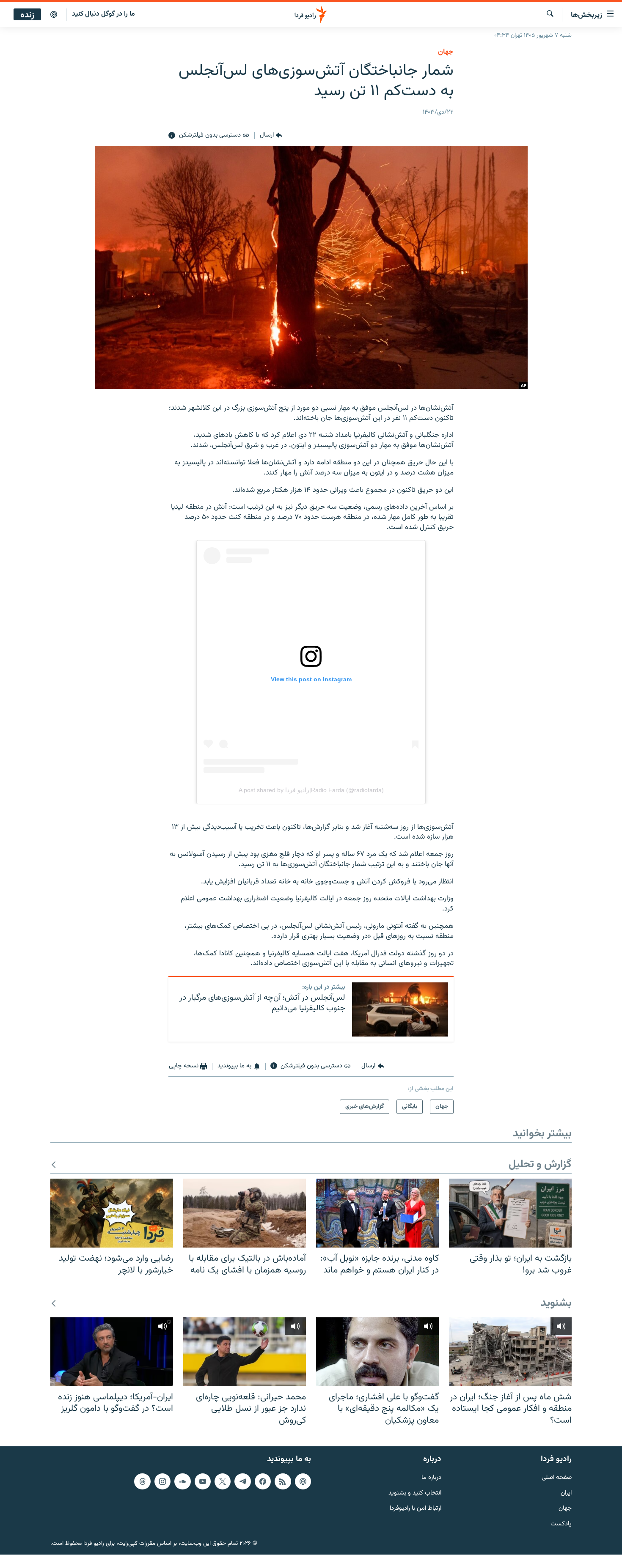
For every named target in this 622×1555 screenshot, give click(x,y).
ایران (566, 1493)
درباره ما (431, 1477)
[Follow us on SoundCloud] (182, 1481)
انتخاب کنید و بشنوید (414, 1493)
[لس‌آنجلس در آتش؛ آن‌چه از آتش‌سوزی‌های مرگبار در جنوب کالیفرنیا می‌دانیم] (400, 1009)
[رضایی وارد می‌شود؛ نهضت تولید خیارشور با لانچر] (111, 1213)
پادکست (561, 1524)
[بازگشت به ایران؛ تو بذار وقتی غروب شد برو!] (510, 1213)
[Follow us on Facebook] (263, 1481)
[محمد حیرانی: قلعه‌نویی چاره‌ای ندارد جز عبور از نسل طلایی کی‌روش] (244, 1351)
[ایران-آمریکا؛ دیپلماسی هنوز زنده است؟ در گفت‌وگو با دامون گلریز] (111, 1351)
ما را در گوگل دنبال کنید (103, 14)
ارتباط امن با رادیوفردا (415, 1509)
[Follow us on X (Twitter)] (223, 1481)
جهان (446, 52)
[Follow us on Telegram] (242, 1481)
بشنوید (556, 1303)
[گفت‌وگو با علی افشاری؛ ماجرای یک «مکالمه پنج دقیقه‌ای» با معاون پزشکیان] (377, 1351)
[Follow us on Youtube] (203, 1481)
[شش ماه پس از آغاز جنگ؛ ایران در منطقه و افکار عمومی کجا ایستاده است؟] (510, 1351)
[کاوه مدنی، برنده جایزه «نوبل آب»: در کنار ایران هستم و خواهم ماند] (377, 1213)
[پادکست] (53, 14)
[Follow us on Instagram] (162, 1481)
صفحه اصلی (557, 1477)
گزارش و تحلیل (540, 1164)
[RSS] (283, 1481)
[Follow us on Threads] (142, 1481)
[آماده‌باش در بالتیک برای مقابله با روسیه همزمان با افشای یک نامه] (244, 1213)
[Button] (271, 136)
